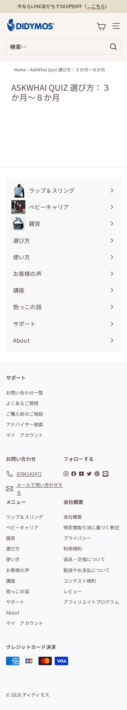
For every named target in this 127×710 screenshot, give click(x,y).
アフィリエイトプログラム (91, 601)
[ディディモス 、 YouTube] (81, 473)
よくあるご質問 (22, 403)
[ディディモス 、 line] (106, 474)
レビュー (73, 591)
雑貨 (10, 538)
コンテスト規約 (80, 580)
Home (20, 69)
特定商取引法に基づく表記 (91, 527)
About (12, 612)
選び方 (13, 548)
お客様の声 (17, 570)
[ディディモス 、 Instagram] (66, 473)
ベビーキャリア (22, 527)
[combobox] (63, 46)
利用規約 (73, 548)
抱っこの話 (17, 591)
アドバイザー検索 (24, 424)
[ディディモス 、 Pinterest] (97, 473)
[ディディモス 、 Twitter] (89, 473)
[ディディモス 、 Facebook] (73, 473)
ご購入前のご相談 (24, 413)
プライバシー (77, 538)
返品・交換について (84, 559)
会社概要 (73, 516)
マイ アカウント (24, 435)
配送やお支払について (87, 570)
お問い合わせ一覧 (24, 392)
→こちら (95, 6)
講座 (10, 580)
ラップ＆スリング (24, 516)
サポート (15, 601)
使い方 (13, 559)
